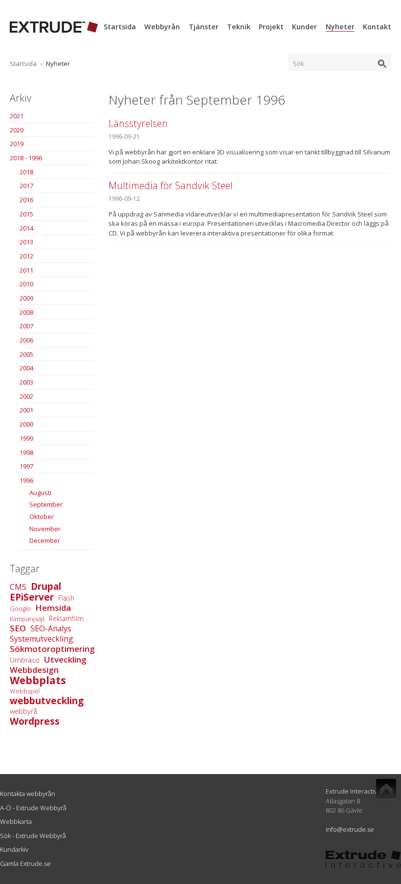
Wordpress (35, 721)
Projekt (271, 26)
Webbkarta (16, 821)
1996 (26, 480)
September (46, 504)
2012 (26, 256)
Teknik (238, 26)
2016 (26, 199)
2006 (26, 340)
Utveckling (65, 659)
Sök (298, 63)
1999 (26, 438)
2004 (26, 368)
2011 (26, 270)
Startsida (120, 26)
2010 (26, 284)
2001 (26, 410)
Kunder (304, 26)
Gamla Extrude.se (25, 863)
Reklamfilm (66, 618)
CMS (18, 587)
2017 (26, 185)
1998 (26, 452)
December (44, 540)
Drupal (46, 586)
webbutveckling (47, 700)
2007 (26, 326)
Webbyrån (162, 26)
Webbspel (25, 691)
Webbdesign (34, 669)
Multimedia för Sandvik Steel (171, 185)
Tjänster (204, 26)
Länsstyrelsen (138, 123)
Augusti (40, 492)
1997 (26, 466)
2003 (26, 382)
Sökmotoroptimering (52, 648)
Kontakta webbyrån (27, 793)
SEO (18, 628)
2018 (26, 172)
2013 (26, 241)
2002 (26, 396)
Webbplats (38, 680)
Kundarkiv (14, 849)
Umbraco (25, 660)
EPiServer (32, 597)
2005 (26, 354)
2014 (26, 228)
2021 (16, 115)
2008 (26, 312)
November (45, 528)
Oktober (41, 516)
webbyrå (23, 711)
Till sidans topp (386, 789)
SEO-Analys (50, 628)
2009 (26, 298)
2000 (26, 424)
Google (20, 608)
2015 (26, 214)
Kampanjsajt (27, 618)
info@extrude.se (350, 829)
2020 (16, 130)
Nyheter (340, 26)
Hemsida (53, 607)
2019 (16, 143)
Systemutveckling (41, 638)
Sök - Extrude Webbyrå (33, 835)
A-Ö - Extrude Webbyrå (33, 807)
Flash (66, 598)
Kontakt (377, 26)
